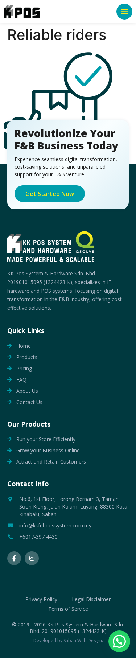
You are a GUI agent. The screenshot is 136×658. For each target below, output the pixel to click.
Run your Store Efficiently (45, 439)
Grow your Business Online (48, 450)
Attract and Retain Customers (51, 461)
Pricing (24, 368)
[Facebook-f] (14, 558)
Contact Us (29, 402)
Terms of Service (68, 608)
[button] (124, 12)
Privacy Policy (41, 599)
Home (23, 345)
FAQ (21, 379)
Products (26, 357)
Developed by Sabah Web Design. (68, 640)
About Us (27, 390)
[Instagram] (31, 558)
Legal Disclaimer (91, 599)
